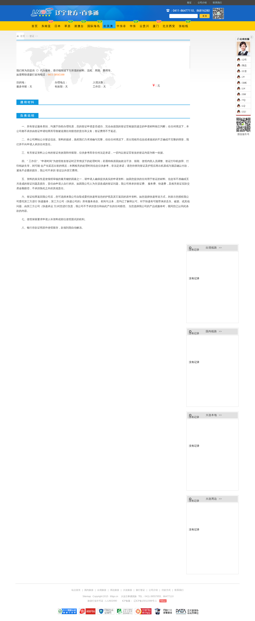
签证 (189, 2)
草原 (67, 26)
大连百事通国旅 (129, 596)
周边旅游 (114, 590)
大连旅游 (127, 590)
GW (244, 94)
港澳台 (79, 26)
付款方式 (166, 590)
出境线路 (211, 247)
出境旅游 (101, 590)
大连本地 (211, 415)
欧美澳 (108, 26)
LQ (243, 106)
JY (243, 77)
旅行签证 (140, 590)
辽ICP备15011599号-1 (145, 601)
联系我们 (217, 2)
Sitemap (87, 596)
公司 (244, 59)
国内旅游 (88, 590)
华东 (133, 26)
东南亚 (46, 26)
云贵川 (144, 26)
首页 (35, 26)
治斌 (244, 82)
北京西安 (169, 26)
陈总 (244, 65)
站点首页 (75, 590)
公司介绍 (202, 2)
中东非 (121, 26)
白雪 (244, 71)
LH (243, 88)
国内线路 (211, 331)
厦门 (156, 26)
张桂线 (183, 26)
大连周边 (211, 498)
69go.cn (114, 596)
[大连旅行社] (65, 8)
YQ (243, 100)
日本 (58, 26)
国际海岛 (93, 26)
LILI (244, 111)
